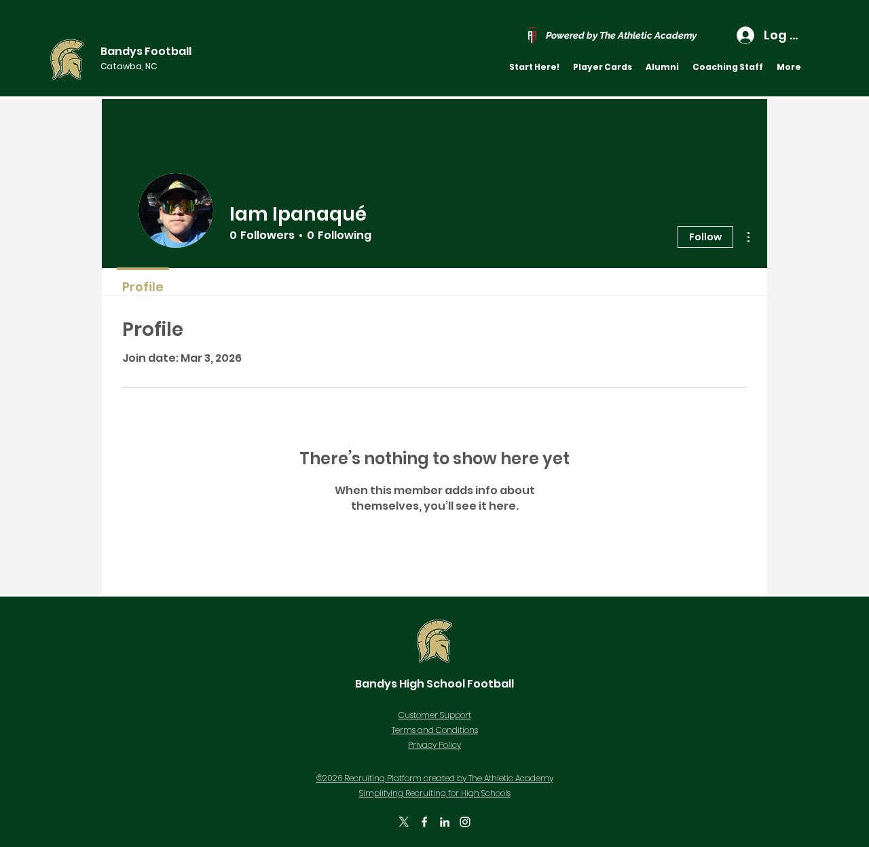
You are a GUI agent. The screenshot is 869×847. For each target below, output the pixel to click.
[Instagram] (465, 822)
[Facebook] (424, 822)
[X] (404, 822)
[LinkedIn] (444, 822)
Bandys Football (145, 51)
